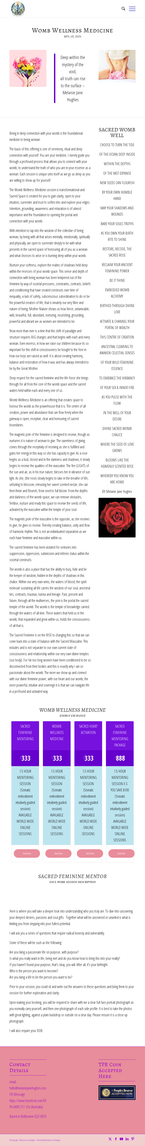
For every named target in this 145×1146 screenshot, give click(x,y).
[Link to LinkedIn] (127, 1139)
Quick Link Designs (53, 1140)
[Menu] (130, 8)
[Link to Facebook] (116, 1139)
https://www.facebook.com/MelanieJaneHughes (38, 1100)
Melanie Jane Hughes (27, 1140)
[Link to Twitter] (110, 1139)
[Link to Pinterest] (133, 1139)
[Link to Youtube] (121, 1139)
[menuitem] (121, 8)
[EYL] (17, 8)
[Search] (121, 8)
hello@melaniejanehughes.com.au (29, 1088)
